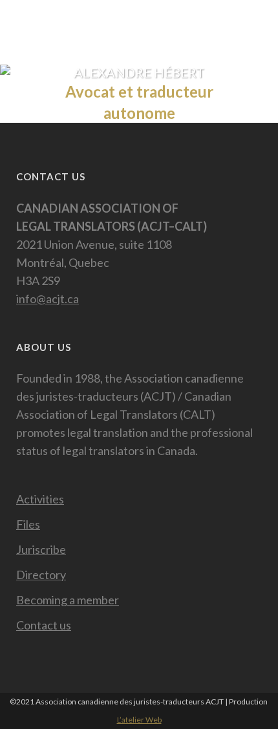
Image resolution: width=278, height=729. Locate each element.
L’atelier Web (139, 719)
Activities (40, 499)
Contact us (43, 625)
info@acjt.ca (47, 298)
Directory (41, 574)
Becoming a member (67, 600)
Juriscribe (41, 549)
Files (28, 524)
